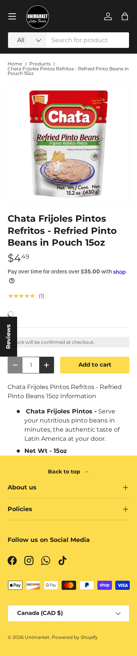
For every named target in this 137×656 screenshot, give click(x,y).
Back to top (65, 471)
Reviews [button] (8, 336)
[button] (124, 16)
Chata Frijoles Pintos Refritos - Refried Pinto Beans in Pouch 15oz (68, 71)
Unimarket (37, 637)
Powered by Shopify (75, 637)
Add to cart (95, 364)
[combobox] (68, 40)
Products (40, 64)
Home (15, 64)
